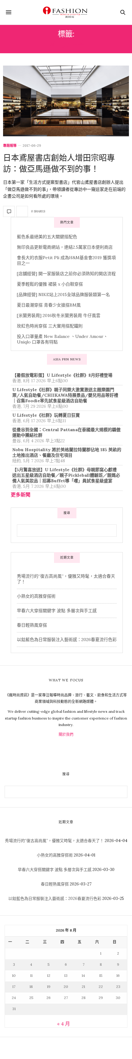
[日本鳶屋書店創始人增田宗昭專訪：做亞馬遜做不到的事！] (66, 101)
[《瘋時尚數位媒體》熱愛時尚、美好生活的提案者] (66, 12)
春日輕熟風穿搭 (32, 625)
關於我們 (66, 734)
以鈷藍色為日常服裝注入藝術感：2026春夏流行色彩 (67, 639)
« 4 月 (63, 1024)
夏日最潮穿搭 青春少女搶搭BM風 (49, 305)
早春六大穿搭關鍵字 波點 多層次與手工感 (57, 610)
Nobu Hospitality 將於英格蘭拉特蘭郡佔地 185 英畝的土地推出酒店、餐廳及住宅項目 (66, 452)
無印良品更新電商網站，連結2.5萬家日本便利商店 (65, 247)
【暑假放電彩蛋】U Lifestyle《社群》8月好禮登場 (62, 375)
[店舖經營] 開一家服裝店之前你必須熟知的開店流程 (66, 273)
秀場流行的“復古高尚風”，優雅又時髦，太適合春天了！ (54, 840)
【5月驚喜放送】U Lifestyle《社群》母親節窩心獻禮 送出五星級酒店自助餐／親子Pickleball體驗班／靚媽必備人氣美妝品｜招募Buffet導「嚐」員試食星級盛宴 (66, 475)
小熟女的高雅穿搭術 (36, 596)
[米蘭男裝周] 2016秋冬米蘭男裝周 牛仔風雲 (58, 315)
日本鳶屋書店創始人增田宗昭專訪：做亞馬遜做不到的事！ (59, 163)
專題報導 (10, 145)
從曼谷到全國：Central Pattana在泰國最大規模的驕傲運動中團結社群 (66, 432)
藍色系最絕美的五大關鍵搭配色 (47, 236)
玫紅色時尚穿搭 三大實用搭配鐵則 (50, 326)
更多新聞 (20, 494)
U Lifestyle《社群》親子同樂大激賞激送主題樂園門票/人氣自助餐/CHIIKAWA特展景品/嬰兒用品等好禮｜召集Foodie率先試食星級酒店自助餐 (65, 395)
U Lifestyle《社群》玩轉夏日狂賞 (46, 415)
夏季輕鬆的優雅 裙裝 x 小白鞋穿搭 (50, 284)
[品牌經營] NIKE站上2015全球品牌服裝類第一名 (63, 294)
